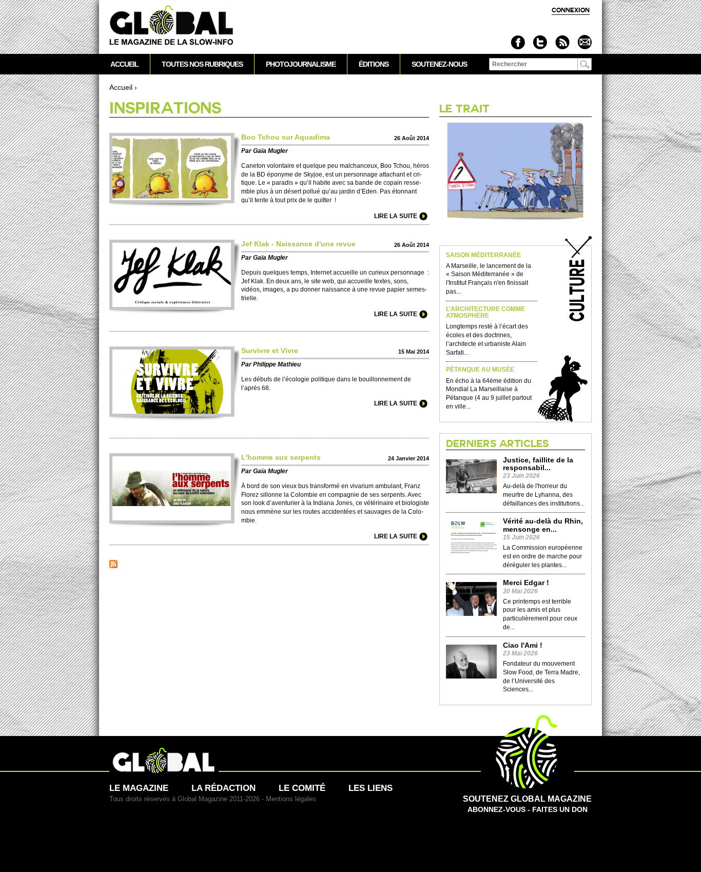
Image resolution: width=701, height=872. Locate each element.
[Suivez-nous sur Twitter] (540, 42)
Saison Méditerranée (483, 255)
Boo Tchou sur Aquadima (285, 137)
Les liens (370, 788)
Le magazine (138, 788)
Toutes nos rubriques (202, 64)
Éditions (373, 64)
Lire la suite (395, 216)
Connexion (571, 10)
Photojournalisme (301, 64)
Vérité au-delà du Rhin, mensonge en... (543, 525)
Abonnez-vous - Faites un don (527, 804)
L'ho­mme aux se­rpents (281, 457)
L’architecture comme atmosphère (485, 312)
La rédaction (223, 788)
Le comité (302, 788)
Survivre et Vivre (269, 350)
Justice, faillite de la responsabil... (538, 464)
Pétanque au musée (480, 369)
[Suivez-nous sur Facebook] (518, 42)
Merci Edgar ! (526, 583)
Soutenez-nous (439, 64)
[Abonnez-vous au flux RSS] (562, 42)
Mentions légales (291, 799)
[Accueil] (171, 26)
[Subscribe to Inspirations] (113, 565)
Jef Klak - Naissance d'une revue (298, 244)
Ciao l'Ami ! (522, 645)
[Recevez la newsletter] (584, 42)
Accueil (120, 87)
